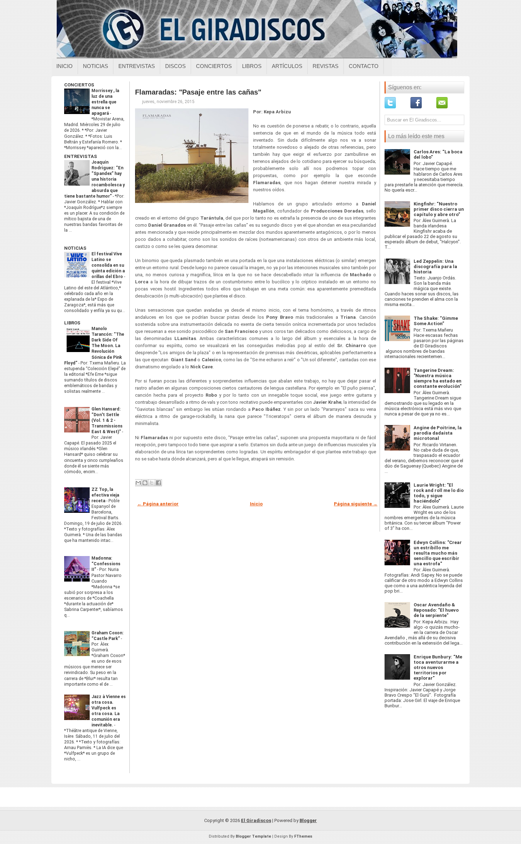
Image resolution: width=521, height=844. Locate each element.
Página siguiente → (355, 503)
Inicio (64, 66)
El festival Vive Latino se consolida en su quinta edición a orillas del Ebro (108, 265)
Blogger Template (253, 836)
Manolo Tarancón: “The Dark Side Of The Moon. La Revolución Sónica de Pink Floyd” (94, 345)
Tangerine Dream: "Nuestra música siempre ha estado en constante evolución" (437, 378)
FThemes (303, 836)
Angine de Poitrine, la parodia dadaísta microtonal (438, 433)
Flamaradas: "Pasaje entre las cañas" (198, 92)
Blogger (308, 820)
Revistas (325, 66)
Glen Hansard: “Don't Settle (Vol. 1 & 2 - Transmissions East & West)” (107, 420)
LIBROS (72, 322)
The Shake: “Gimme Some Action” (436, 321)
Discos (175, 66)
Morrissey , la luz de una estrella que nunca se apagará (105, 102)
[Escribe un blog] (145, 482)
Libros (252, 66)
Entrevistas (136, 66)
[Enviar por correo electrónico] (138, 482)
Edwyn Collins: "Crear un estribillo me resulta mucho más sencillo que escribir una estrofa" (438, 553)
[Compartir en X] (151, 482)
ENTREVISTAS (80, 156)
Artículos (287, 66)
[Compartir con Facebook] (158, 482)
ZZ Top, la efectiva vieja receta (105, 495)
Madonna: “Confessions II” (106, 564)
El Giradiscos (256, 820)
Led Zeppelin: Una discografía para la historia (435, 266)
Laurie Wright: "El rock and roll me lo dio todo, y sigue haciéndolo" (439, 493)
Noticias (95, 66)
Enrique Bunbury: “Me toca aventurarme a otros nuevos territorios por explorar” (438, 667)
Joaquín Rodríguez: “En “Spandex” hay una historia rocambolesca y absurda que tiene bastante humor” (94, 179)
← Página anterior (158, 503)
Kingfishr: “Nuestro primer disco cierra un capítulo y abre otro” (439, 209)
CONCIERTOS (79, 84)
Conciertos (214, 66)
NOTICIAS (75, 248)
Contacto (364, 66)
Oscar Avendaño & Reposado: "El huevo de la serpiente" (436, 610)
